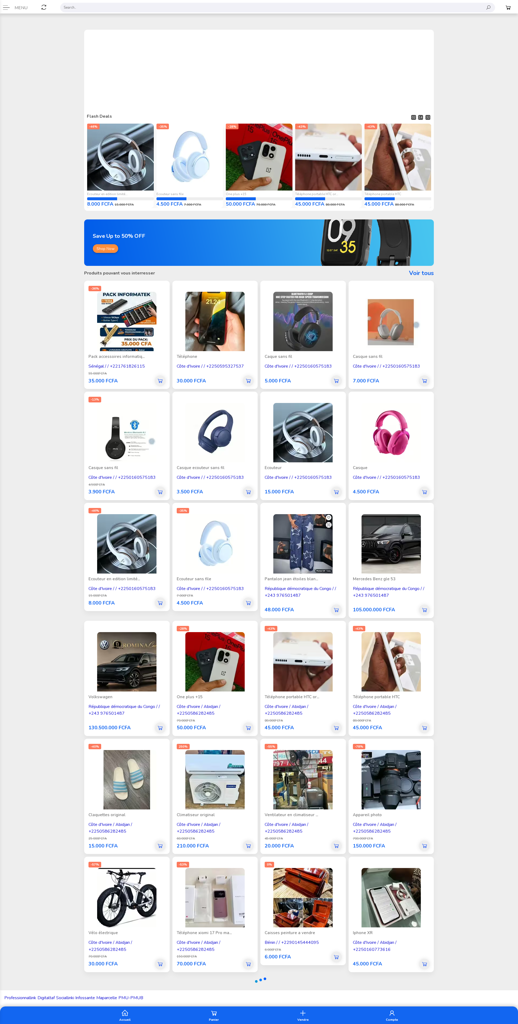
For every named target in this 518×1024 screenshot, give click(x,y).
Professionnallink (20, 998)
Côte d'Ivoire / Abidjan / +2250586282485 (198, 705)
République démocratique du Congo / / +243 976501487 (300, 587)
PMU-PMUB (130, 998)
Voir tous (421, 273)
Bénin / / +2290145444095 (292, 937)
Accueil (125, 1019)
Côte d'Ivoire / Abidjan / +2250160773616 (375, 941)
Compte (392, 1019)
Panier (214, 1019)
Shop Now (106, 248)
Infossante (85, 998)
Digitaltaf (46, 998)
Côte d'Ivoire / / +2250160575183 (298, 361)
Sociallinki (65, 998)
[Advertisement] (259, 73)
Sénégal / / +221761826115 (116, 361)
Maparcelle (106, 998)
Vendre (303, 1019)
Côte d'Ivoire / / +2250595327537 (210, 361)
